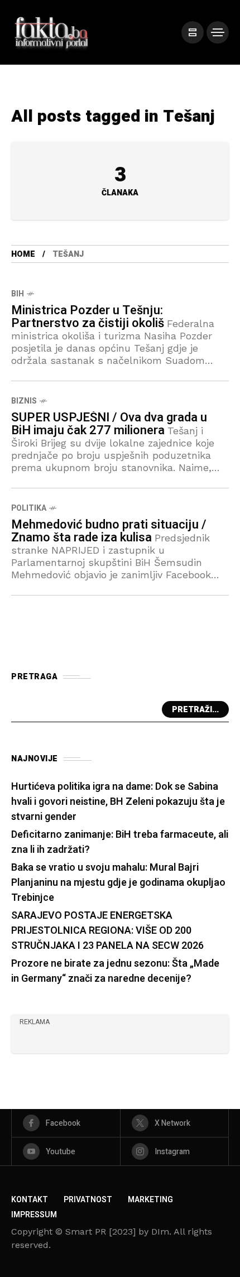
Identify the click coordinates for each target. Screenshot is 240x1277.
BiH (17, 294)
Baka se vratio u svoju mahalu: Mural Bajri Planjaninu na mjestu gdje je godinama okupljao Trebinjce (118, 882)
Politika (28, 508)
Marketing (150, 1200)
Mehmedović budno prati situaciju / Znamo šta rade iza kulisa (109, 531)
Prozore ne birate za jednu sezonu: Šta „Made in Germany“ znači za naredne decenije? (115, 971)
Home (23, 254)
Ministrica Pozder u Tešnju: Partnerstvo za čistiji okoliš (87, 316)
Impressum (34, 1215)
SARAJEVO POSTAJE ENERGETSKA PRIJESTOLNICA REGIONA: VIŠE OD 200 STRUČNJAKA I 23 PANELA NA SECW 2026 (107, 930)
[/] (192, 32)
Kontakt (29, 1200)
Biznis (24, 401)
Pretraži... (195, 710)
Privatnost (88, 1200)
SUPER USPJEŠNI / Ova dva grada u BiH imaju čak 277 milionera (109, 424)
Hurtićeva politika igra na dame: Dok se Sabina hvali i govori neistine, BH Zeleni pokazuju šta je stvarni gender (118, 801)
